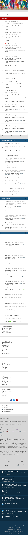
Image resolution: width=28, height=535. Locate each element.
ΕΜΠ (4, 363)
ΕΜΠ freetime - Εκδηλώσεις (10, 165)
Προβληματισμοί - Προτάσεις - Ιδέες (12, 177)
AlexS (17, 61)
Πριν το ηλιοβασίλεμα (8, 409)
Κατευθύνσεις (8, 294)
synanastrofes (21, 250)
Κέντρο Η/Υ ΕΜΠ (6, 345)
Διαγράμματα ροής (6, 382)
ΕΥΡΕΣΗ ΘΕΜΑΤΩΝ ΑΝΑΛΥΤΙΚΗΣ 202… (12, 244)
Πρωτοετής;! (5, 331)
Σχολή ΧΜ (5, 362)
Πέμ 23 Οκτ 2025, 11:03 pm (10, 507)
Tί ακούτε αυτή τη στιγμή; (10, 78)
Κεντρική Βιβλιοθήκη (7, 364)
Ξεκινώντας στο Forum (7, 391)
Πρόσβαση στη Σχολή (7, 332)
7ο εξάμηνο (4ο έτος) (9, 274)
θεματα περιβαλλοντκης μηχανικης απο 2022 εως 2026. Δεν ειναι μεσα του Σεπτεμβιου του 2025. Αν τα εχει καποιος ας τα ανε (15, 472)
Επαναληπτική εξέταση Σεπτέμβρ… (11, 276)
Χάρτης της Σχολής (6, 341)
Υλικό (6, 321)
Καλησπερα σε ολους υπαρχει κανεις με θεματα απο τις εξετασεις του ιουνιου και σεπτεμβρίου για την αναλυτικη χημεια (15, 517)
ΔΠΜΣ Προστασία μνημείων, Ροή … (11, 310)
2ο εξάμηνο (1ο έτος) (15, 106)
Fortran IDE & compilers (7, 381)
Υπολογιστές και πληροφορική (11, 210)
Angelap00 (22, 276)
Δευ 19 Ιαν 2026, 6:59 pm (8, 500)
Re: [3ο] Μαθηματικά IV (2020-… (11, 250)
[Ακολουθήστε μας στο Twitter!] (14, 400)
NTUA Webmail (6, 366)
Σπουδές (8, 25)
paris (17, 28)
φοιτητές (9, 442)
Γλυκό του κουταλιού (7, 329)
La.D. (10, 321)
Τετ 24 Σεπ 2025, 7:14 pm (9, 519)
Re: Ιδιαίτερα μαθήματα (10, 490)
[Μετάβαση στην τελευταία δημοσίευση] (3, 25)
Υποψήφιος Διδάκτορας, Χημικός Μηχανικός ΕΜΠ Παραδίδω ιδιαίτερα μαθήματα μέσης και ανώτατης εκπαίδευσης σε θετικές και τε (15, 492)
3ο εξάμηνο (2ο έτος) (9, 249)
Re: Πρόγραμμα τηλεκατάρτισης (11, 193)
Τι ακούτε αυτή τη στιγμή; (8, 328)
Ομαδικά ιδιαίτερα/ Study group (13, 43)
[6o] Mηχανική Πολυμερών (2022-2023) (13, 32)
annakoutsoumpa (19, 120)
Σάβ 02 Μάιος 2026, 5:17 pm (9, 487)
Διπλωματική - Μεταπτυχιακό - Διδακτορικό (14, 303)
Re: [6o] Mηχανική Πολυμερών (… (11, 270)
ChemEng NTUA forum (9, 222)
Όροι (24, 525)
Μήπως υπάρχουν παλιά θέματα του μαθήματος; (14, 498)
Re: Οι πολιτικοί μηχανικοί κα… (11, 183)
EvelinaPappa (21, 150)
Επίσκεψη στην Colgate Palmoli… (11, 173)
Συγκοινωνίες (5, 348)
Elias (16, 50)
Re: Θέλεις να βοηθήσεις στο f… (11, 150)
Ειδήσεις (7, 143)
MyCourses (5, 367)
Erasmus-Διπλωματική (7, 353)
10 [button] (14, 135)
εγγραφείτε (6, 452)
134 (16, 81)
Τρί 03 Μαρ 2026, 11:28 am (9, 494)
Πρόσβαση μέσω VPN (7, 376)
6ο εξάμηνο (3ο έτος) (15, 36)
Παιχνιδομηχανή (6, 333)
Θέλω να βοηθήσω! (7, 394)
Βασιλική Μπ (21, 218)
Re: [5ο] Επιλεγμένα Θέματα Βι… (11, 263)
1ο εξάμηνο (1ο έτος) (15, 94)
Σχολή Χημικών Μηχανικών (13, 439)
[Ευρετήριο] (1, 2)
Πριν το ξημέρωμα (7, 407)
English (4, 395)
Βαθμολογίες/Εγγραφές (7, 343)
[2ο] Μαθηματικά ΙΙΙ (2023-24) (11, 125)
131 (9, 81)
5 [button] (11, 135)
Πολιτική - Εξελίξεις (9, 188)
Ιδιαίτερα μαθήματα (9, 54)
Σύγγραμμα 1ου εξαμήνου (10, 90)
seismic (21, 183)
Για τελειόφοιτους (6, 352)
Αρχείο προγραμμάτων (7, 342)
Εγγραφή (22, 1)
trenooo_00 (22, 289)
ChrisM (17, 109)
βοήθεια (17, 454)
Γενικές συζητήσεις (10, 83)
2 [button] (4, 135)
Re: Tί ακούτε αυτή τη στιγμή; (10, 206)
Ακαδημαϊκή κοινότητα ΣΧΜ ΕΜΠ (12, 47)
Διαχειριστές (7, 431)
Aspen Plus (5, 384)
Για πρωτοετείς (6, 350)
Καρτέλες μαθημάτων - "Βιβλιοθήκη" (12, 315)
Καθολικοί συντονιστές (14, 431)
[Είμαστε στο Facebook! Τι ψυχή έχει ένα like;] (11, 400)
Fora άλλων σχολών (7, 368)
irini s (21, 310)
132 (11, 81)
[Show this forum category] (25, 140)
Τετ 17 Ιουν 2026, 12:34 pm (9, 481)
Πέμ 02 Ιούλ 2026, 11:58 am (9, 474)
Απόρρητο (19, 525)
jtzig (21, 227)
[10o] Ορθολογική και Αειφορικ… (11, 299)
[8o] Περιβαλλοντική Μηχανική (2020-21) (13, 21)
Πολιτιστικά (8, 84)
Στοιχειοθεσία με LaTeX (7, 380)
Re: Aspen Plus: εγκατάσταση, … (11, 218)
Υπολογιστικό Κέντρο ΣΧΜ (14, 443)
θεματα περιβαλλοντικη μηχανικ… (11, 283)
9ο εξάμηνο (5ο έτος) (9, 287)
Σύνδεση (17, 1)
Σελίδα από (23, 135)
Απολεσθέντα (5, 346)
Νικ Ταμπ (17, 86)
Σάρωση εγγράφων (6, 377)
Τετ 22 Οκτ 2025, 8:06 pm (10, 513)
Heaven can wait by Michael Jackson (12, 505)
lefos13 (19, 465)
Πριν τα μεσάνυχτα (7, 411)
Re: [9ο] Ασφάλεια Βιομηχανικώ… (11, 289)
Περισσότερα (5, 354)
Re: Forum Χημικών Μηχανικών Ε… (11, 227)
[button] (17, 136)
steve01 (21, 299)
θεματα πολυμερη (8, 479)
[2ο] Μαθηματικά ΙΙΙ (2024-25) (11, 114)
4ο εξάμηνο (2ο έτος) (9, 255)
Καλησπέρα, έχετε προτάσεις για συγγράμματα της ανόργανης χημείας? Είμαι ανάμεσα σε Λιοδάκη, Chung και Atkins (15, 511)
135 (18, 81)
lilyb (16, 73)
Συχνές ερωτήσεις (6, 392)
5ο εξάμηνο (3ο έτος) (15, 70)
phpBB (9, 531)
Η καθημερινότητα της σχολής (11, 155)
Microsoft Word (6, 378)
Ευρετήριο (5, 525)
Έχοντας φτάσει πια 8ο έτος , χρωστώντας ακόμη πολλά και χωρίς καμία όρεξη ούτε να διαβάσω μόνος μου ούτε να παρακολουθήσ (15, 485)
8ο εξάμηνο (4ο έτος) (15, 25)
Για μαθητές (5, 349)
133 (13, 81)
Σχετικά (2, 435)
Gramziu (17, 533)
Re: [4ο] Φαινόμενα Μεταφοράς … (11, 257)
